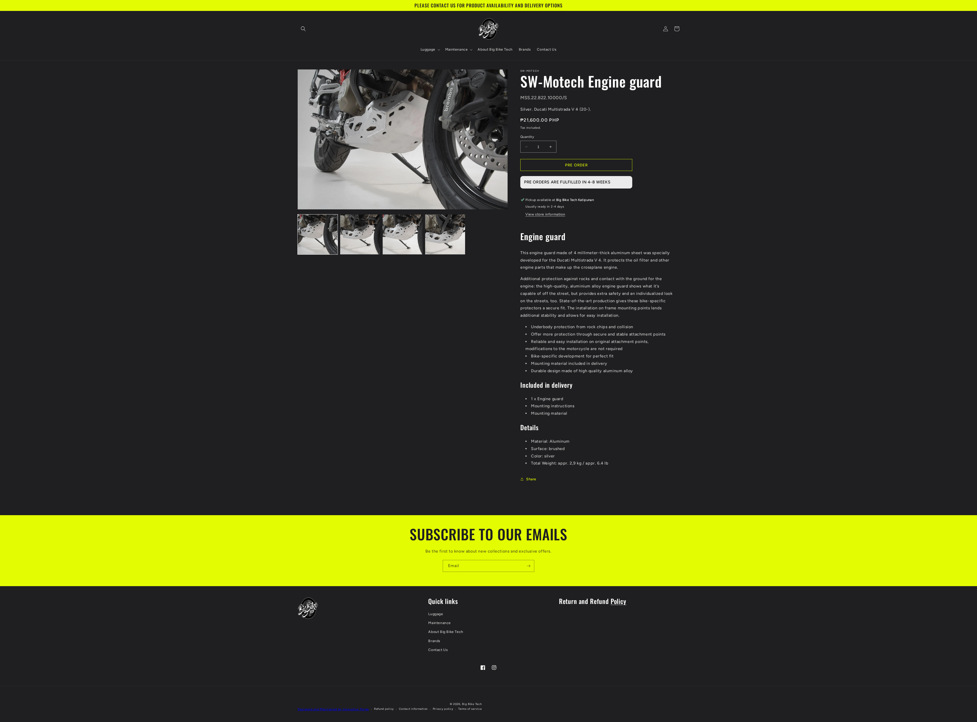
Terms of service (470, 709)
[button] (303, 28)
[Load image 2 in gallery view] (360, 234)
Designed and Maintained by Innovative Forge (333, 709)
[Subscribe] (528, 566)
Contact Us (438, 650)
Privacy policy (443, 709)
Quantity (527, 137)
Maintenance (439, 623)
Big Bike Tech (472, 704)
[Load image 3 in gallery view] (403, 234)
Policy (618, 601)
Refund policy (384, 709)
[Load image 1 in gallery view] (318, 234)
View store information (545, 214)
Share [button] (531, 479)
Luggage (435, 614)
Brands (434, 641)
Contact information (413, 709)
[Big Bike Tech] (308, 608)
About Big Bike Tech (445, 632)
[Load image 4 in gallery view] (445, 234)
